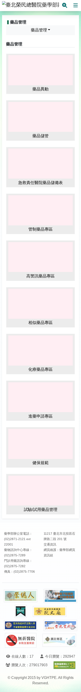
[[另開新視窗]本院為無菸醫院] (20, 640)
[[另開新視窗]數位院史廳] (50, 611)
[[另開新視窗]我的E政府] (21, 611)
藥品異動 (40, 89)
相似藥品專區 (40, 322)
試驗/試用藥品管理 (40, 509)
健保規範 (40, 463)
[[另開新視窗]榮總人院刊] (21, 596)
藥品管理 (39, 30)
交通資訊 (50, 544)
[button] (73, 684)
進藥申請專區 (40, 416)
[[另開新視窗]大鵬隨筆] (60, 625)
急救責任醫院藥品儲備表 (40, 182)
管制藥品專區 (40, 229)
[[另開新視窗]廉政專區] (59, 640)
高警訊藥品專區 (40, 276)
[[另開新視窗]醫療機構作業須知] (21, 625)
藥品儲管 (40, 136)
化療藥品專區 (40, 369)
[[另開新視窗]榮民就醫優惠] (60, 596)
